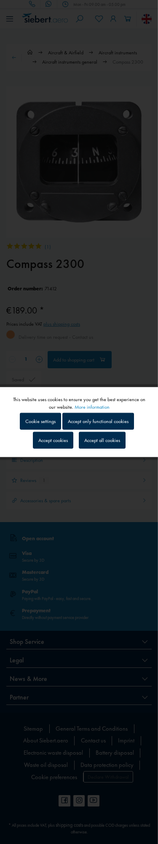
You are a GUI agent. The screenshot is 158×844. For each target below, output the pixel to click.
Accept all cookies (102, 440)
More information (92, 406)
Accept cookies (53, 440)
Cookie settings (40, 421)
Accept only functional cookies (98, 421)
